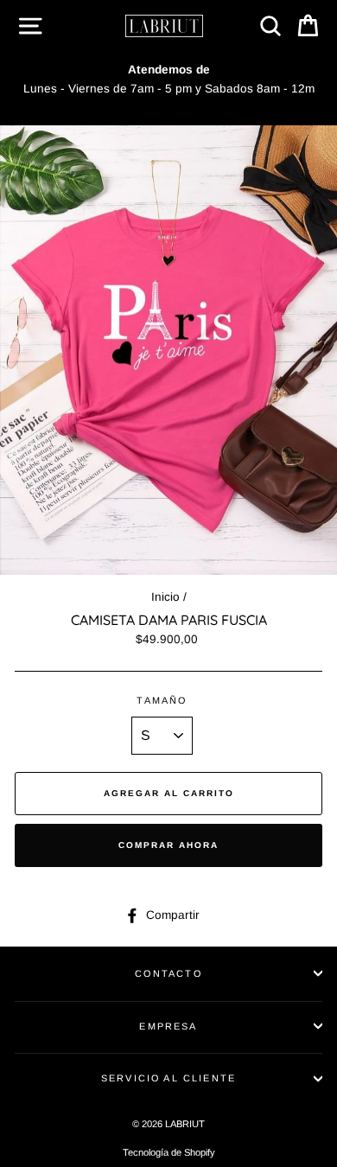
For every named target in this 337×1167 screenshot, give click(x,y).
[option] (168, 80)
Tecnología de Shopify (169, 1152)
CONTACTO (168, 973)
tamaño (162, 700)
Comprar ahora (168, 845)
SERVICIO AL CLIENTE (168, 1078)
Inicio (165, 596)
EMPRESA (168, 1026)
